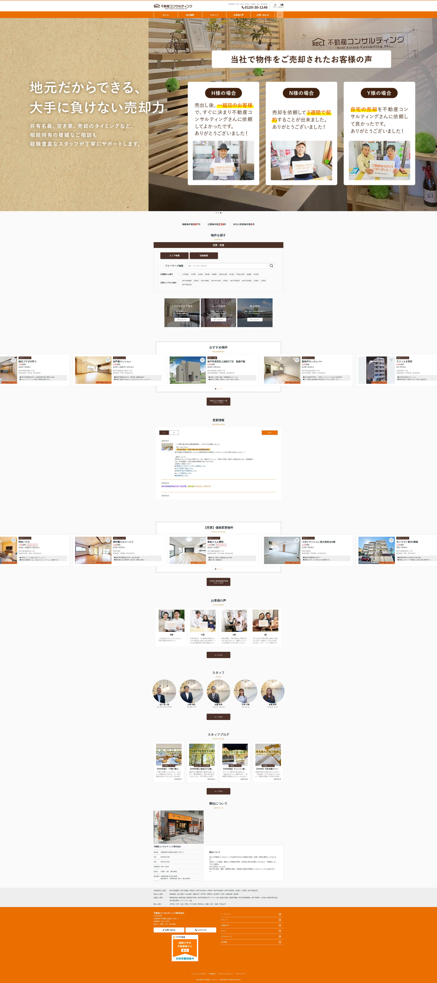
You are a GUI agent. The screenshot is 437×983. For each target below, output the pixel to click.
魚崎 (216, 904)
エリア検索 (174, 255)
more (270, 433)
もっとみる (218, 655)
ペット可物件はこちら (184, 473)
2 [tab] (218, 212)
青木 (223, 894)
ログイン (275, 7)
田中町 (203, 894)
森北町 (236, 894)
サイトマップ (241, 974)
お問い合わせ (263, 15)
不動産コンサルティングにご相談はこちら (191, 466)
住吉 (182, 904)
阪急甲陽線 (234, 897)
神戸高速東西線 (245, 897)
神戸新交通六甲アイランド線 (208, 897)
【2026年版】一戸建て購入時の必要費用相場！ (193, 449)
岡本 (186, 904)
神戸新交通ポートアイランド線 (181, 900)
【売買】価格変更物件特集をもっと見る (218, 582)
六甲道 (172, 904)
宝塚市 (256, 281)
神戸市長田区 (235, 281)
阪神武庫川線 (272, 897)
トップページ (225, 914)
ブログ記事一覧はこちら (184, 468)
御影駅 (214, 274)
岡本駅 (207, 274)
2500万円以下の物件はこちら (186, 471)
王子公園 (193, 904)
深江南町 (180, 894)
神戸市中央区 (216, 281)
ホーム (166, 15)
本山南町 (188, 894)
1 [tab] (216, 212)
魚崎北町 (229, 894)
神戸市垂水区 (187, 285)
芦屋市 (225, 281)
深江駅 (231, 274)
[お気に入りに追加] (13, 360)
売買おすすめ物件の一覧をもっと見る (218, 401)
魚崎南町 (173, 894)
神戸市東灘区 (187, 281)
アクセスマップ (226, 936)
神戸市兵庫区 (247, 281)
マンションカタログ (199, 974)
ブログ (223, 931)
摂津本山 (201, 904)
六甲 (177, 904)
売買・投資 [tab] (218, 245)
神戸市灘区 (205, 281)
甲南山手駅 (240, 274)
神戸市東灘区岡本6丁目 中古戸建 (174, 486)
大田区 (263, 281)
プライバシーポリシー (226, 974)
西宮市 (196, 281)
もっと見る (218, 717)
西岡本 (209, 894)
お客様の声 (238, 15)
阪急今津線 (224, 897)
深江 (211, 904)
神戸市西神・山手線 (259, 897)
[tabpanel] (218, 114)
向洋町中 (216, 894)
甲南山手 (223, 904)
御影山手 (196, 894)
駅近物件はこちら (182, 475)
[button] (215, 388)
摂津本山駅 (223, 274)
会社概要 (190, 15)
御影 (207, 904)
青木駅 (256, 274)
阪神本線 (182, 897)
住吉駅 (200, 274)
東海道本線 (174, 897)
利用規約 (212, 974)
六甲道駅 (185, 274)
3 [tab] (220, 212)
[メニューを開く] (280, 14)
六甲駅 (193, 274)
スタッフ (214, 15)
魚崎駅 (249, 274)
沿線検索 (204, 255)
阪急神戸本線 (192, 897)
